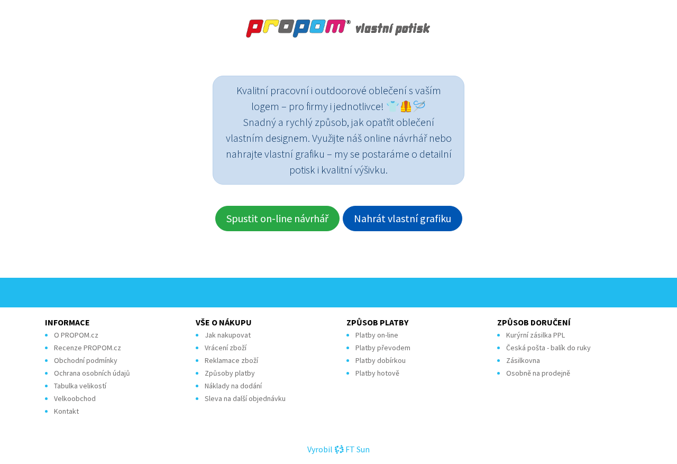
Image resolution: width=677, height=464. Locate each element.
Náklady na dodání (233, 385)
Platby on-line (376, 335)
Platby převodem (382, 347)
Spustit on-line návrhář (277, 218)
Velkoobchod (75, 398)
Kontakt (66, 411)
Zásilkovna (523, 360)
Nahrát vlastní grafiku (402, 218)
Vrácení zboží (225, 347)
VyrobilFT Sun (338, 449)
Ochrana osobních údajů (92, 373)
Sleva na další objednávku (245, 398)
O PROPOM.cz (76, 335)
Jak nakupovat (228, 335)
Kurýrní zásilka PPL (535, 335)
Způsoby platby (230, 373)
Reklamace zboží (231, 360)
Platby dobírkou (380, 360)
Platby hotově (377, 373)
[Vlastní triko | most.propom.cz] (338, 28)
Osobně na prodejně (538, 373)
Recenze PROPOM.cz (87, 347)
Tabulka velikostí (80, 385)
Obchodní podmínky (85, 360)
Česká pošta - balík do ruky (548, 347)
